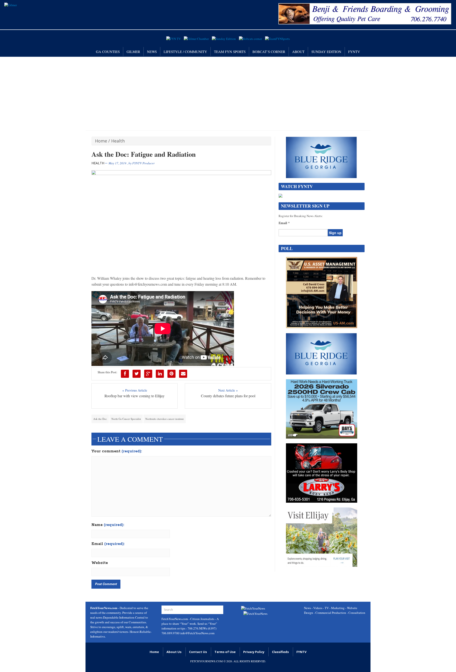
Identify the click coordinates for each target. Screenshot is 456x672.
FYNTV (354, 51)
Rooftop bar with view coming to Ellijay (134, 395)
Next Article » (228, 390)
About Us (173, 652)
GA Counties (108, 51)
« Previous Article (134, 390)
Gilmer (133, 51)
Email (108, 544)
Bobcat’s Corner (268, 51)
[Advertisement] (228, 92)
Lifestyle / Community (185, 51)
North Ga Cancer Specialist (126, 419)
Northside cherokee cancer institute (164, 419)
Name (107, 525)
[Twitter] (137, 374)
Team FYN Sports (230, 51)
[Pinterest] (171, 374)
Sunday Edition (326, 51)
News (152, 51)
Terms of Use (225, 652)
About (298, 51)
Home (101, 141)
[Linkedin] (160, 374)
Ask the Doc (100, 419)
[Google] (148, 374)
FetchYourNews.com (175, 619)
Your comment (116, 451)
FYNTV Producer (143, 163)
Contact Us (198, 652)
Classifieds (280, 652)
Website (99, 563)
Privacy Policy (253, 652)
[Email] (183, 374)
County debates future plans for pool (228, 395)
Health (118, 141)
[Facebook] (125, 374)
